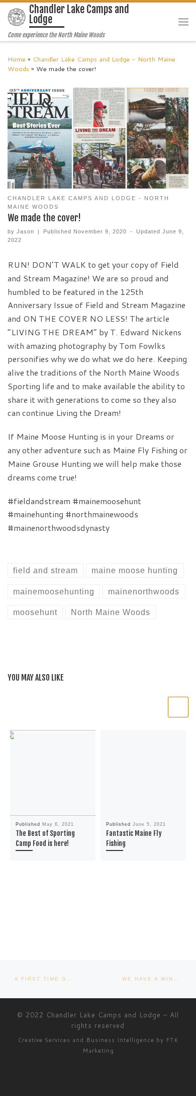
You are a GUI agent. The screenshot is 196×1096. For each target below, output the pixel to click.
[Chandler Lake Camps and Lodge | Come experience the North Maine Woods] (17, 17)
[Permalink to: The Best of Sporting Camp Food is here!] (52, 773)
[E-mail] (10, 922)
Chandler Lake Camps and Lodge (103, 1014)
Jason (25, 231)
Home (17, 59)
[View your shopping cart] (163, 21)
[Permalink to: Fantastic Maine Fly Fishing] (143, 773)
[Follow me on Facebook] (38, 922)
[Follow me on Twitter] (24, 922)
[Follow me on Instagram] (52, 922)
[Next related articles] (178, 707)
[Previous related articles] (156, 707)
